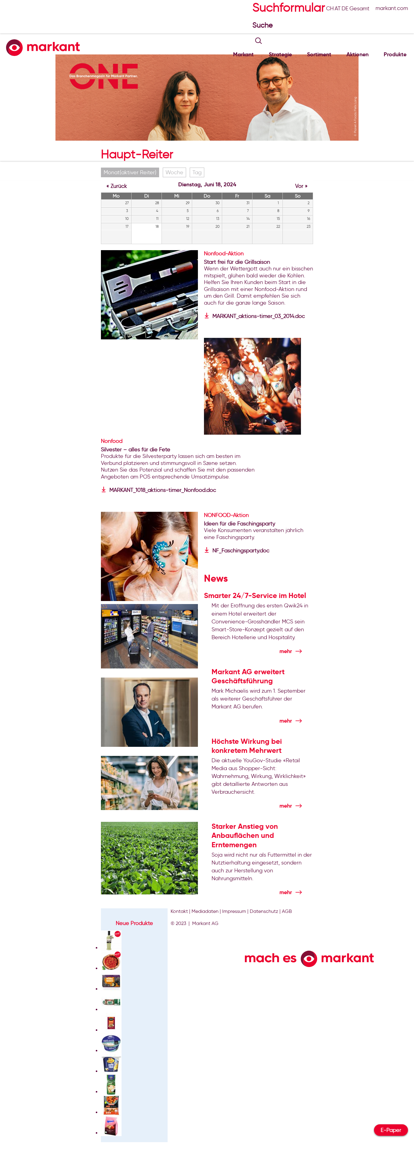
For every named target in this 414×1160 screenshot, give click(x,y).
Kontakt (179, 911)
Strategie (280, 54)
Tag (197, 172)
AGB (287, 911)
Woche (174, 172)
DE (345, 8)
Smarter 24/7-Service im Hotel (255, 595)
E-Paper (391, 1130)
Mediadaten (205, 911)
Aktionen (357, 54)
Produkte (395, 54)
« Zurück (116, 186)
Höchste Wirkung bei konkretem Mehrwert (247, 746)
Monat (130, 172)
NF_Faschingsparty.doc (240, 550)
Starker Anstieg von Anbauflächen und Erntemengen (245, 835)
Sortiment (319, 54)
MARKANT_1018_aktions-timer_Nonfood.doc (162, 490)
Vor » (301, 186)
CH (330, 8)
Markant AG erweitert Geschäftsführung (248, 676)
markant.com (392, 8)
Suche (263, 25)
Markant (243, 54)
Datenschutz (264, 911)
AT (338, 8)
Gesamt (359, 8)
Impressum (234, 911)
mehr (285, 651)
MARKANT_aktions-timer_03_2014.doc (258, 316)
